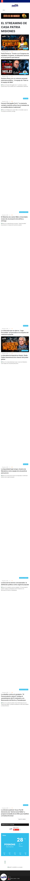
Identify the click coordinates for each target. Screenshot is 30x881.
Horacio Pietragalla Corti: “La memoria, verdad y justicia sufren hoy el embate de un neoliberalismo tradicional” (15, 105)
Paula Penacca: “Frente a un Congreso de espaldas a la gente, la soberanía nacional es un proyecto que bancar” (15, 55)
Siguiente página (22, 819)
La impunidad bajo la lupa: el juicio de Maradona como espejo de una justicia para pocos (14, 471)
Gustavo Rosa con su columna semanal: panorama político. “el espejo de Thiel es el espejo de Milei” (14, 80)
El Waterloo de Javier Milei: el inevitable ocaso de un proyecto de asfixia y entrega (14, 219)
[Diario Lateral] (15, 5)
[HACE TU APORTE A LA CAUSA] (15, 15)
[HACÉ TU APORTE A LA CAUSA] (15, 867)
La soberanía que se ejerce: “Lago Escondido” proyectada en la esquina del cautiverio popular (14, 332)
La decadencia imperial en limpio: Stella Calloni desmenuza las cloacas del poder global (14, 357)
